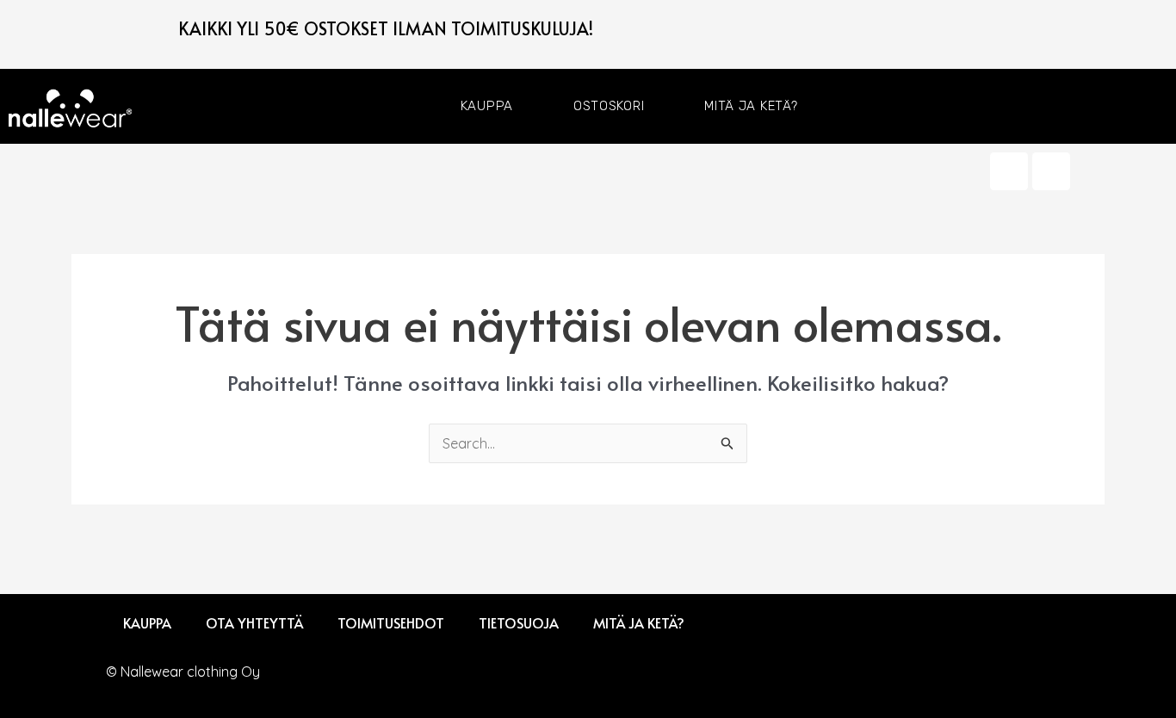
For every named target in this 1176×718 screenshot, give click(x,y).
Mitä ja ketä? (750, 106)
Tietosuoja (519, 622)
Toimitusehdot (390, 622)
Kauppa (487, 106)
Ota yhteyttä (254, 622)
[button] (1160, 106)
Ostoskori (608, 106)
